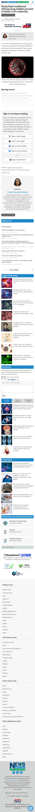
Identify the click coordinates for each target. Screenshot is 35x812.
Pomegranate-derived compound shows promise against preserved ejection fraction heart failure (23, 407)
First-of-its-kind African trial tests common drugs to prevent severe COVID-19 (17, 261)
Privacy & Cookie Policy (9, 710)
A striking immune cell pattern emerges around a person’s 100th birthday (23, 324)
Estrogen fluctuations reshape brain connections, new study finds (22, 417)
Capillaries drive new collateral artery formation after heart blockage (22, 448)
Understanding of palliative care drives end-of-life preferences (23, 495)
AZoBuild (5, 751)
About (4, 686)
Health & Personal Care (9, 614)
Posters (5, 627)
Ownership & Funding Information (13, 716)
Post (3, 395)
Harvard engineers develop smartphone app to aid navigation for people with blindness (23, 486)
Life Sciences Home (8, 642)
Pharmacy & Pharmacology (18, 521)
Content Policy (7, 713)
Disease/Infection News (8, 170)
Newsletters (6, 695)
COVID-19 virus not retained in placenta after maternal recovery (23, 345)
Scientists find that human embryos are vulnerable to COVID (23, 312)
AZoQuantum (6, 748)
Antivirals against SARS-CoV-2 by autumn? (13, 251)
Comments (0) (5, 172)
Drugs (4, 620)
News (4, 596)
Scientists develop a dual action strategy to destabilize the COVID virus (23, 281)
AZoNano (5, 729)
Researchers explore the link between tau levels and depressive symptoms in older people (22, 476)
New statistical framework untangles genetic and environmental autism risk (21, 507)
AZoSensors (6, 741)
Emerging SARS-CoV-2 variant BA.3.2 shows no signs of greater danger (23, 291)
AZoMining (6, 744)
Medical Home (7, 590)
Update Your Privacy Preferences (17, 793)
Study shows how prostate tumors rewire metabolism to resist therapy (23, 427)
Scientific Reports (27, 44)
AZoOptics (6, 735)
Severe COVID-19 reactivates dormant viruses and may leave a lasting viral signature (23, 357)
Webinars (5, 664)
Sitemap (5, 698)
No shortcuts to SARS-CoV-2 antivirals (12, 255)
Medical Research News (15, 167)
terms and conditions (12, 780)
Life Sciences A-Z (8, 651)
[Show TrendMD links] (32, 269)
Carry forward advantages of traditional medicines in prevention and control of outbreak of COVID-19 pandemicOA (17, 242)
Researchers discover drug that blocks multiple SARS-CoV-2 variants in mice (17, 235)
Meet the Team (7, 689)
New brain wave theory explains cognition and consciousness (22, 437)
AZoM (4, 726)
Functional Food (7, 593)
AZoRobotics (6, 738)
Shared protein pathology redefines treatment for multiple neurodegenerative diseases (23, 465)
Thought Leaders (8, 605)
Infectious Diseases (15, 538)
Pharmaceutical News (23, 170)
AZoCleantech (7, 732)
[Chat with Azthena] (30, 808)
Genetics (12, 530)
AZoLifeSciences (7, 754)
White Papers (6, 602)
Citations (6, 221)
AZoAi (4, 757)
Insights (5, 608)
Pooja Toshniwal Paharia (17, 192)
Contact (5, 704)
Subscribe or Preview (15, 523)
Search (5, 692)
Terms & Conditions (8, 707)
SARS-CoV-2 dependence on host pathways (13, 230)
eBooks (5, 623)
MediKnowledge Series (9, 611)
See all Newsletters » (8, 547)
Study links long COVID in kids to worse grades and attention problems (23, 335)
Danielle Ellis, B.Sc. (21, 36)
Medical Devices (7, 617)
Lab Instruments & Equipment (12, 648)
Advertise (5, 701)
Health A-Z (6, 599)
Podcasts (5, 630)
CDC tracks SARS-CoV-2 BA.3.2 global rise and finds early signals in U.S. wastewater (23, 302)
